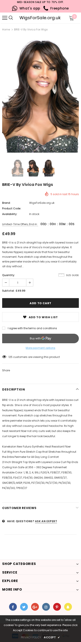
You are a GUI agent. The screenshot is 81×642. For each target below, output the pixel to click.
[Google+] (35, 607)
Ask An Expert (46, 521)
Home (6, 29)
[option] (40, 95)
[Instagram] (46, 607)
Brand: (6, 203)
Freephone (58, 8)
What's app (28, 8)
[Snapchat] (68, 607)
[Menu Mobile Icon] (4, 18)
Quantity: (8, 275)
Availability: (9, 214)
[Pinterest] (57, 607)
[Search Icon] (17, 18)
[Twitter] (24, 607)
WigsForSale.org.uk (40, 18)
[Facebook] (13, 607)
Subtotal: (8, 291)
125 (10, 357)
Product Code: (11, 208)
